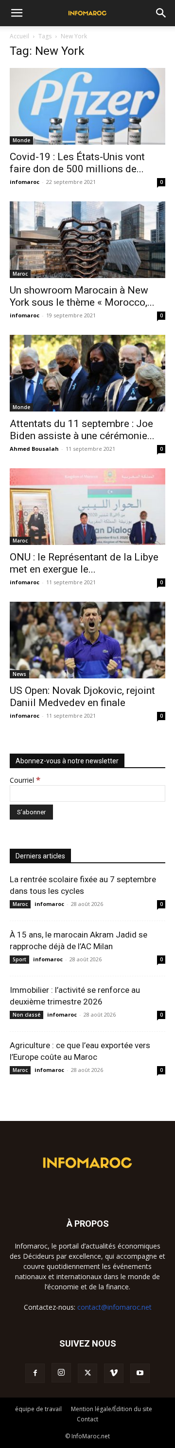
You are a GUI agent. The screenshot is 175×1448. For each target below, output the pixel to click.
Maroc (20, 273)
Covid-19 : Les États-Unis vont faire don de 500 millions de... (77, 163)
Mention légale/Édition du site (111, 1409)
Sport (19, 959)
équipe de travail (38, 1409)
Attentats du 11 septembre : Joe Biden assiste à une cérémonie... (82, 430)
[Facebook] (35, 1373)
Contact (87, 1419)
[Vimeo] (113, 1373)
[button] (16, 13)
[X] (87, 1373)
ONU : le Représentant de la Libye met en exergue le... (84, 563)
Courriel (25, 780)
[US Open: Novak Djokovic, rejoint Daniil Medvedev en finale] (87, 640)
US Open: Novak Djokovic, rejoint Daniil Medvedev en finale (82, 696)
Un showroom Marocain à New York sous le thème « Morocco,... (82, 296)
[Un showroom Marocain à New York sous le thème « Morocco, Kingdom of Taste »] (87, 239)
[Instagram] (61, 1372)
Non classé (26, 1014)
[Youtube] (140, 1373)
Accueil (19, 36)
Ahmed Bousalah (34, 448)
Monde (21, 140)
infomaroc (24, 181)
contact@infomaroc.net (114, 1307)
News (19, 674)
